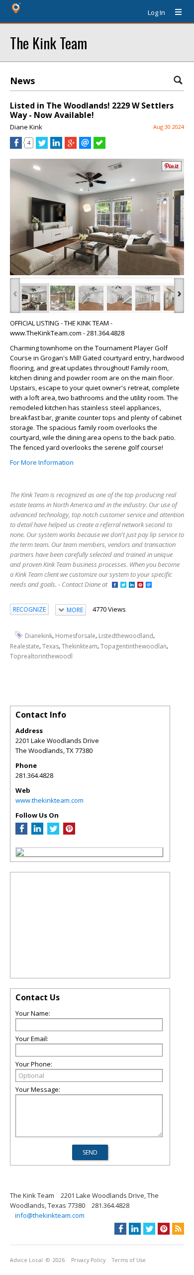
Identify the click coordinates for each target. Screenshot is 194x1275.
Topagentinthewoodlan (133, 645)
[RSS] (178, 1229)
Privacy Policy (88, 1260)
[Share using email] (85, 146)
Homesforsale (75, 636)
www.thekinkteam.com (49, 800)
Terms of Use (129, 1260)
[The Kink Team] (20, 853)
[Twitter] (53, 832)
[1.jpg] (62, 298)
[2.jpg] (91, 298)
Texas (50, 645)
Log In (156, 12)
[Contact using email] (149, 585)
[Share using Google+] (71, 146)
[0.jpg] (34, 298)
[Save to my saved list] (99, 146)
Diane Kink (26, 126)
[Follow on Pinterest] (140, 585)
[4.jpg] (147, 298)
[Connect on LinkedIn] (132, 585)
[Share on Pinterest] (172, 169)
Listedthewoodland (125, 636)
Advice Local (26, 1260)
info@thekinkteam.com (50, 1215)
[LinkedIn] (37, 832)
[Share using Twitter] (42, 146)
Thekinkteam (79, 645)
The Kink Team (48, 42)
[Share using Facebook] (16, 146)
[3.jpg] (119, 298)
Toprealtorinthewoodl (41, 655)
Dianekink (38, 636)
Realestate (24, 645)
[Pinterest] (69, 832)
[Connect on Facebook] (115, 585)
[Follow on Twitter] (123, 585)
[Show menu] (174, 12)
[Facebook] (21, 832)
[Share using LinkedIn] (56, 146)
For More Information (42, 462)
